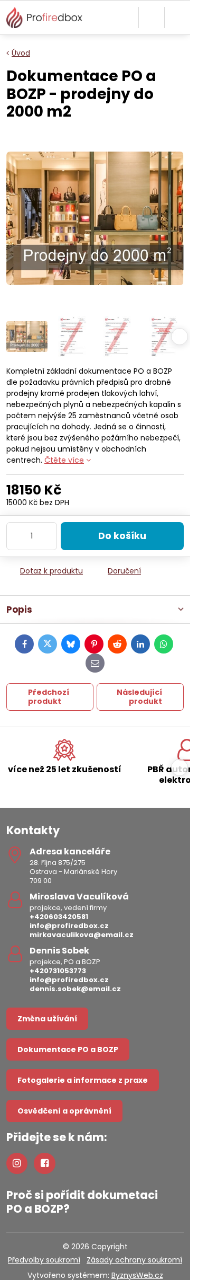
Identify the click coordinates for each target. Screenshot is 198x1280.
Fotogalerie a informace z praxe (82, 1080)
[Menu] (177, 17)
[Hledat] (151, 17)
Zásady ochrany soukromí (134, 1260)
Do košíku (122, 535)
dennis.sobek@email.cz (75, 989)
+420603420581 (59, 917)
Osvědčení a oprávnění (64, 1111)
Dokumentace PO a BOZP (67, 1049)
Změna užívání (47, 1018)
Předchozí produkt (48, 697)
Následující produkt (139, 697)
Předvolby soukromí (44, 1260)
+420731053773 (58, 971)
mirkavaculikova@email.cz (82, 935)
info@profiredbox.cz (69, 926)
